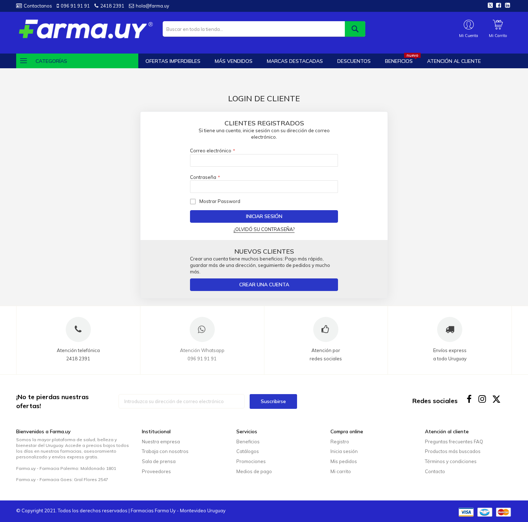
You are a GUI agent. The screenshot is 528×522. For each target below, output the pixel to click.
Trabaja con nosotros (165, 451)
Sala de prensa (159, 461)
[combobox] (264, 29)
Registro (339, 441)
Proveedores (156, 471)
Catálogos (247, 451)
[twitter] (496, 398)
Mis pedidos (343, 461)
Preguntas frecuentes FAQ (454, 441)
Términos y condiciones (451, 461)
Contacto (435, 471)
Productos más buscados (453, 451)
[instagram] (482, 398)
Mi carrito (340, 471)
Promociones (251, 461)
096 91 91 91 (75, 6)
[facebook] (469, 398)
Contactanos (38, 6)
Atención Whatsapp (202, 350)
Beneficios (248, 441)
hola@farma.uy (152, 6)
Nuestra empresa (161, 441)
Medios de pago (254, 471)
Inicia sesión (344, 451)
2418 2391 (112, 6)
